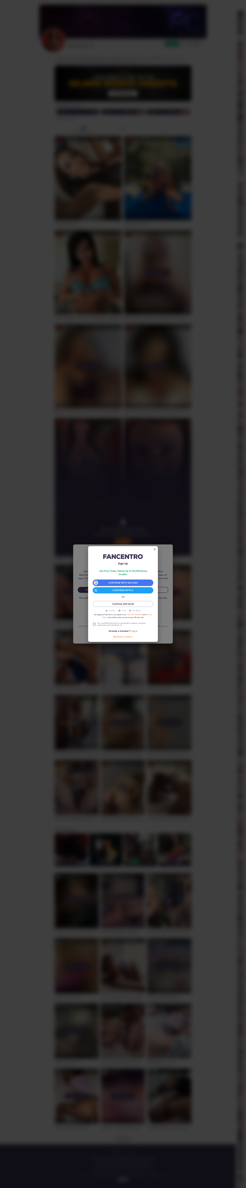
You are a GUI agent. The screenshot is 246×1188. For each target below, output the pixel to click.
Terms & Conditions (134, 614)
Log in (134, 631)
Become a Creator (123, 637)
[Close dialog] (155, 549)
